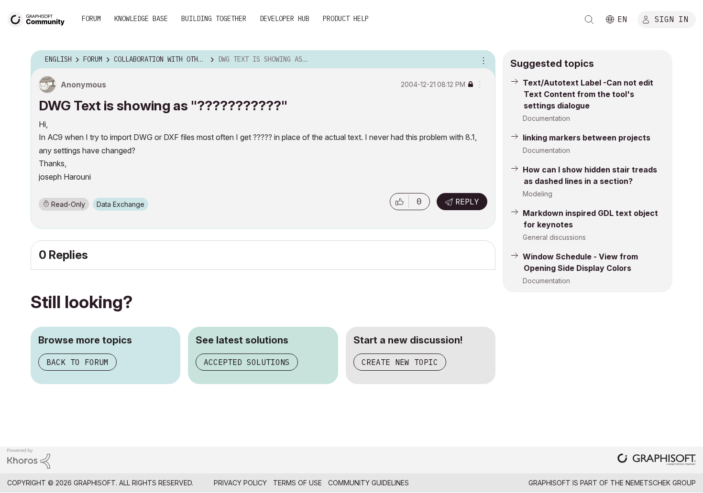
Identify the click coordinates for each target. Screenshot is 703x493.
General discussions (554, 237)
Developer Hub (284, 18)
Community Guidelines (368, 483)
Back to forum (77, 362)
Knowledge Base (141, 18)
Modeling (537, 194)
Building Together (213, 18)
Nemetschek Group (661, 483)
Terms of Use (297, 483)
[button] (399, 201)
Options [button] (482, 59)
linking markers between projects (586, 137)
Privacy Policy (240, 483)
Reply (467, 201)
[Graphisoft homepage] (656, 460)
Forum (91, 18)
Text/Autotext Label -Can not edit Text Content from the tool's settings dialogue (588, 94)
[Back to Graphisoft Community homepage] (39, 18)
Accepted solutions (247, 362)
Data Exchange (120, 204)
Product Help (346, 18)
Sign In (671, 18)
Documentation (546, 118)
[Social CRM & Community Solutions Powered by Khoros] (28, 458)
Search (589, 19)
